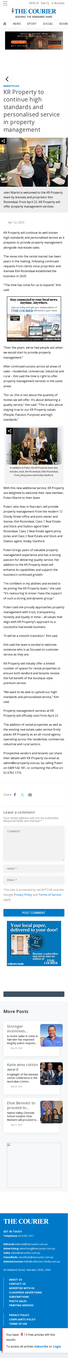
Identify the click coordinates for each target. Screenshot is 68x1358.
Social (48, 24)
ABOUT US (15, 1279)
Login (57, 1346)
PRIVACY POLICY (19, 1315)
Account (59, 3)
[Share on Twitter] (23, 795)
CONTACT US (17, 1283)
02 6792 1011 (26, 1236)
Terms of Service (50, 895)
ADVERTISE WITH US (21, 1288)
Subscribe (41, 1346)
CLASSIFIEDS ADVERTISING (25, 1292)
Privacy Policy (23, 895)
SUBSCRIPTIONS (19, 1296)
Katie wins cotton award (22, 1067)
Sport (32, 24)
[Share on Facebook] (15, 795)
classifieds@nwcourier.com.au (35, 1257)
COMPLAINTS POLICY (22, 1319)
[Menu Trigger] (5, 3)
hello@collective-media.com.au (42, 1261)
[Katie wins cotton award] (51, 1084)
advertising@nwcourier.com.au (37, 1248)
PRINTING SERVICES (21, 1305)
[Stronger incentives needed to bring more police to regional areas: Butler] (51, 1046)
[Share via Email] (30, 795)
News (17, 24)
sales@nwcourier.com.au (25, 1253)
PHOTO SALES (18, 1301)
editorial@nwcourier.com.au (31, 1244)
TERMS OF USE (18, 1323)
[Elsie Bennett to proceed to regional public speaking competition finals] (51, 1122)
